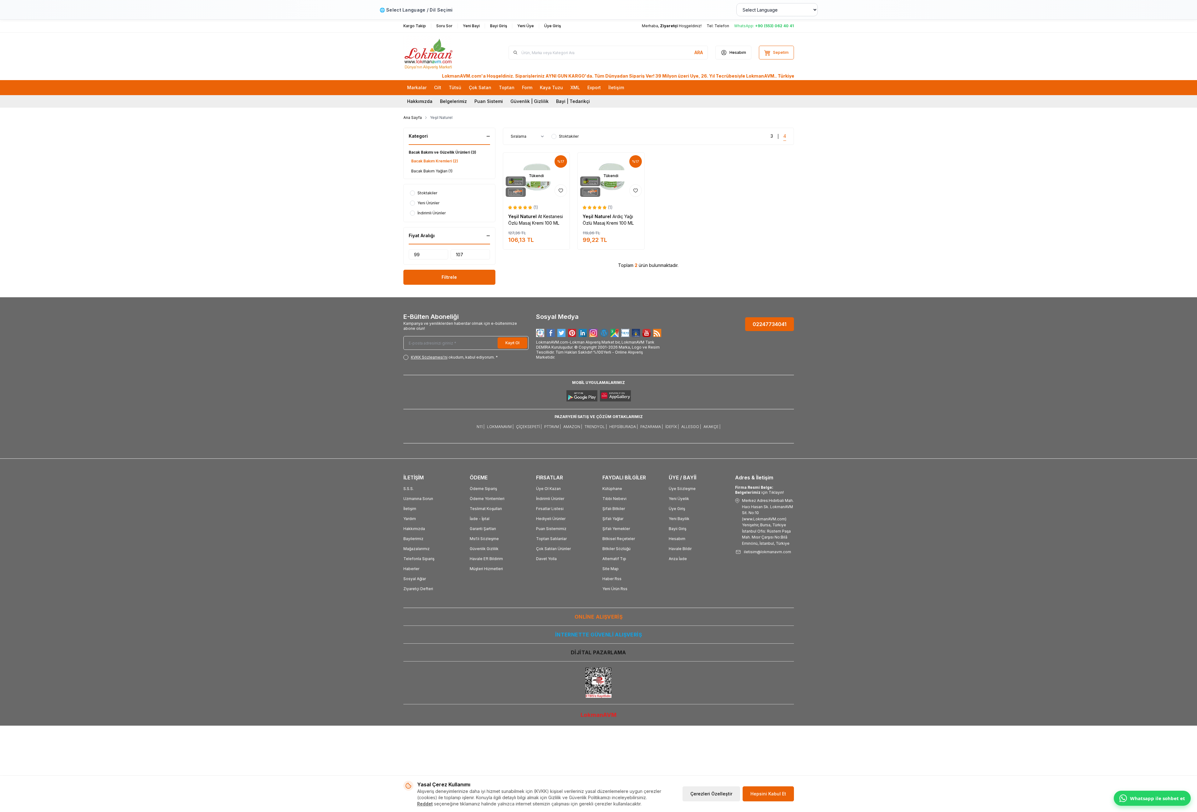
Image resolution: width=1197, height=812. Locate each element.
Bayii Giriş (677, 528)
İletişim (409, 508)
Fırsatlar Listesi (550, 508)
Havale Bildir (680, 548)
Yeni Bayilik (679, 518)
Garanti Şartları (483, 528)
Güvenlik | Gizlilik (529, 101)
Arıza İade (678, 558)
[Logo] (440, 52)
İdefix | (672, 426)
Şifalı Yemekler (616, 528)
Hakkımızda (419, 101)
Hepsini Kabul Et (768, 793)
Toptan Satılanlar (551, 538)
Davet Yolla (546, 558)
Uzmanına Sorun (418, 498)
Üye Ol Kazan (548, 488)
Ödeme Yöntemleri (487, 498)
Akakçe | (711, 426)
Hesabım (677, 538)
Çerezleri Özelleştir (711, 793)
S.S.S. (408, 488)
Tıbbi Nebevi (614, 498)
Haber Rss (612, 578)
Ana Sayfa (412, 117)
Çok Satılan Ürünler (553, 548)
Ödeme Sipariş (483, 488)
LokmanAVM (598, 715)
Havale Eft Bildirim (486, 558)
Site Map (610, 568)
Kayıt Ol (512, 342)
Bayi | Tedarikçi (573, 101)
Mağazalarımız (416, 548)
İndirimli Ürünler (550, 498)
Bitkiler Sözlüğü (616, 548)
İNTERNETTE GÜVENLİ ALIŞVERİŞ (598, 634)
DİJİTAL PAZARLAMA (598, 652)
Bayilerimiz (413, 538)
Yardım (409, 518)
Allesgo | (691, 426)
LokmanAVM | (500, 426)
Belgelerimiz (453, 101)
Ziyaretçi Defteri (418, 588)
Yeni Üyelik (679, 498)
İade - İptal (479, 518)
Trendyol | (596, 426)
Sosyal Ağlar (414, 578)
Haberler (411, 568)
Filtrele (449, 277)
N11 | (480, 426)
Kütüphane (612, 488)
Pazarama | (651, 426)
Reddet (425, 803)
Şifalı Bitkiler (613, 508)
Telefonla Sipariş (418, 558)
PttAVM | (552, 426)
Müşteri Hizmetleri (486, 568)
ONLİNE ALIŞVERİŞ (598, 617)
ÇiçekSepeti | (529, 426)
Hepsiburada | (623, 426)
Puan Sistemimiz (551, 528)
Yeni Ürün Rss (614, 588)
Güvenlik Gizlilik (484, 548)
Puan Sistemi (488, 101)
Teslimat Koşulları (486, 508)
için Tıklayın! (759, 490)
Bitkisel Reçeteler (618, 538)
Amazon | (572, 426)
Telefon (721, 25)
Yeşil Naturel (523, 216)
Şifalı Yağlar (612, 518)
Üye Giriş (677, 508)
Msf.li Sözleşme (484, 538)
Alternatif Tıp (614, 558)
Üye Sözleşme (682, 488)
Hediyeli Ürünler (550, 518)
